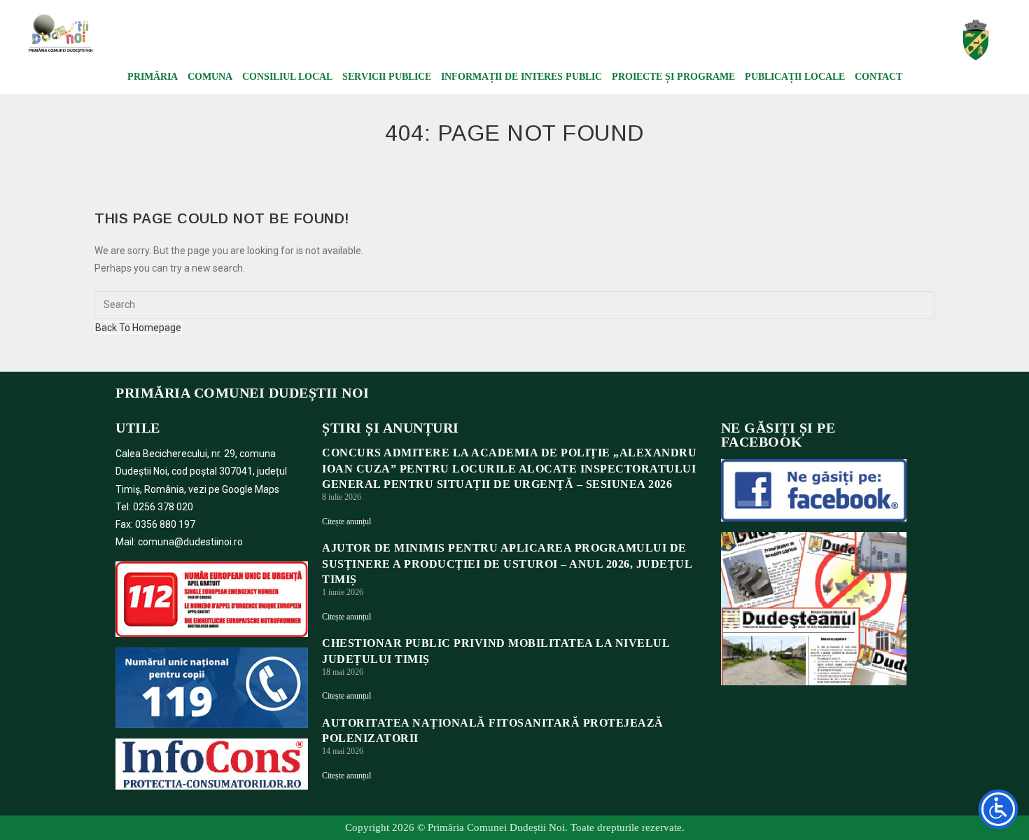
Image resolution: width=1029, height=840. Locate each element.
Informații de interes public (521, 76)
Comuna (210, 76)
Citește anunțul (346, 521)
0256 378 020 (163, 506)
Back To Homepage (138, 327)
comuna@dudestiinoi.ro (190, 541)
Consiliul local (287, 76)
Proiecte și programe (673, 76)
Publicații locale (795, 76)
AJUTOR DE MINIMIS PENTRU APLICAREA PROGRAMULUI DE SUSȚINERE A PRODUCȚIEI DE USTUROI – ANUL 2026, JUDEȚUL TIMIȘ (507, 563)
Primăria (152, 76)
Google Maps (250, 489)
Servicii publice (386, 76)
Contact (878, 76)
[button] (821, 40)
